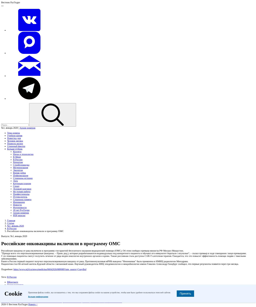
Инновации (19, 202)
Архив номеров (27, 128)
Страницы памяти (22, 199)
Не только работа (21, 191)
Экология (18, 170)
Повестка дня (14, 138)
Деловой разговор (22, 189)
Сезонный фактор (16, 146)
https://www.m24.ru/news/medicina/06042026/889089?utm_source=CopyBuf (49, 269)
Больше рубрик (15, 149)
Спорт (16, 186)
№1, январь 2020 (15, 226)
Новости (17, 205)
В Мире (17, 157)
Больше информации (38, 297)
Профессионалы (21, 194)
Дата (15, 181)
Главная (11, 220)
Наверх (32, 304)
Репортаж (18, 162)
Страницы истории (23, 178)
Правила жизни (15, 143)
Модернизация (20, 167)
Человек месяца (15, 141)
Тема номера (13, 133)
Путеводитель (20, 197)
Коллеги (17, 151)
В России (18, 159)
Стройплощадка (21, 165)
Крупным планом (22, 183)
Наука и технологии (23, 154)
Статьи (10, 223)
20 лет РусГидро (21, 210)
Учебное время (14, 135)
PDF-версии (19, 215)
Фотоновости (20, 207)
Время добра (19, 173)
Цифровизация (20, 175)
